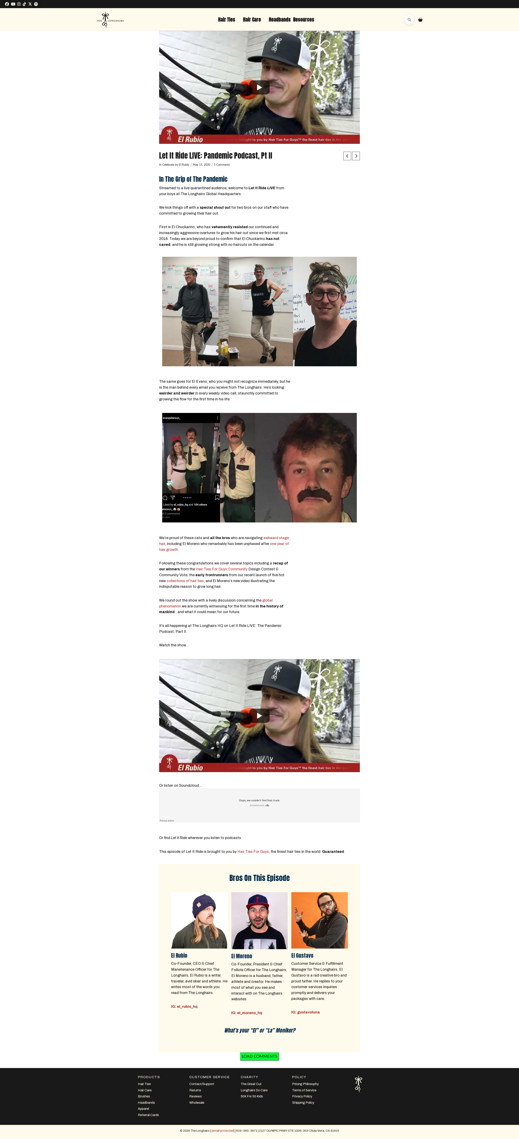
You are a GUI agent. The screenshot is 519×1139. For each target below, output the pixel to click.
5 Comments (222, 164)
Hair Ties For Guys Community (222, 569)
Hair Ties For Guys (253, 852)
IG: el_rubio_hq (184, 1007)
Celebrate (168, 164)
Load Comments (259, 1056)
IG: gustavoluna (305, 1012)
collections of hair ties (185, 581)
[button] (226, 20)
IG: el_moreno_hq (246, 1013)
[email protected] (222, 1130)
